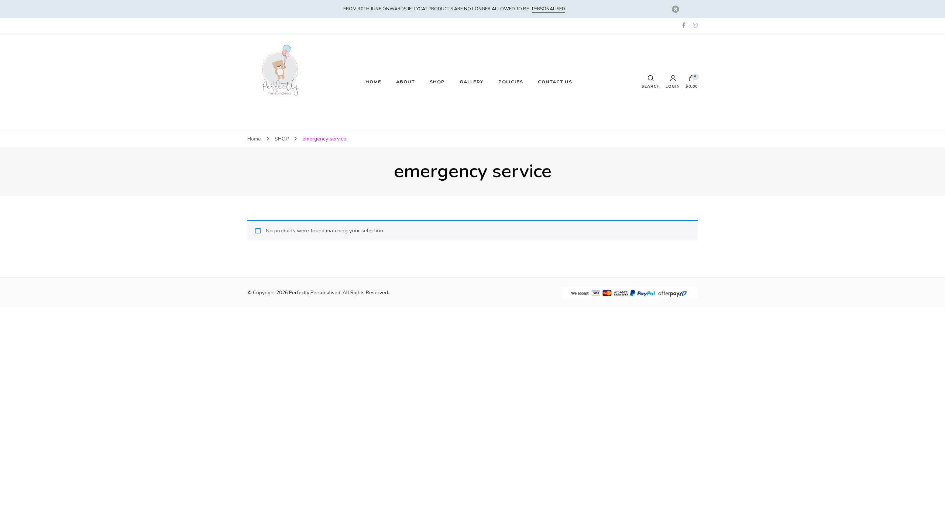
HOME (373, 82)
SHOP (437, 82)
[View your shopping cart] (691, 80)
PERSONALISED (548, 9)
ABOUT (405, 82)
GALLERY (472, 82)
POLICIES (510, 82)
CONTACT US (555, 82)
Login (673, 86)
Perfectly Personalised (314, 292)
